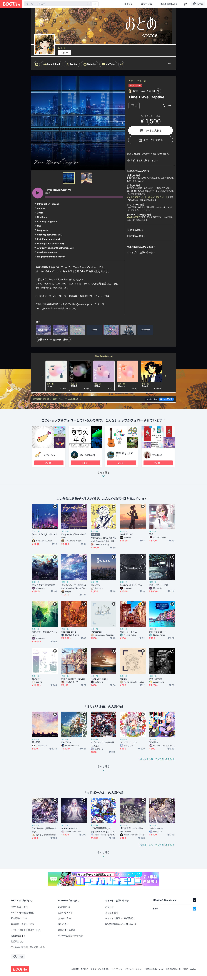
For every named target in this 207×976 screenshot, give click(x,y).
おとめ (61, 47)
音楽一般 (141, 81)
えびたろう (49, 454)
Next (122, 123)
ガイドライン (116, 969)
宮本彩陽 (157, 454)
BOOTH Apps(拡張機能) (22, 912)
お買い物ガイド (65, 912)
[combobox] (58, 4)
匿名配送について (19, 918)
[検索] (89, 4)
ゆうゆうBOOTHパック (158, 197)
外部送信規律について (154, 969)
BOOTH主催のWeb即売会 (70, 935)
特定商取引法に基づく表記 (140, 246)
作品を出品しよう (168, 4)
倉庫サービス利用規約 (100, 969)
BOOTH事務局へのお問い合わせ (120, 924)
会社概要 (75, 969)
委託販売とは (17, 941)
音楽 (131, 81)
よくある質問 (111, 912)
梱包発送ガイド (18, 935)
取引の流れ (135, 230)
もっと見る (103, 472)
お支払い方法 (136, 236)
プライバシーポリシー (134, 969)
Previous (33, 123)
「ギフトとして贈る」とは (143, 160)
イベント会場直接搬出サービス (25, 930)
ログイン (128, 4)
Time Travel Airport (104, 356)
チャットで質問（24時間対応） (120, 918)
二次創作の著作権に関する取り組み (28, 947)
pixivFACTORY (133, 217)
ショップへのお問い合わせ (140, 252)
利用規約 (84, 969)
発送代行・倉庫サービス (22, 924)
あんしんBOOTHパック (137, 197)
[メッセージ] (121, 64)
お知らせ (109, 906)
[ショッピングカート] (185, 4)
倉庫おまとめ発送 (66, 930)
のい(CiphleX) (87, 454)
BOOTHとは (146, 4)
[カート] (158, 91)
